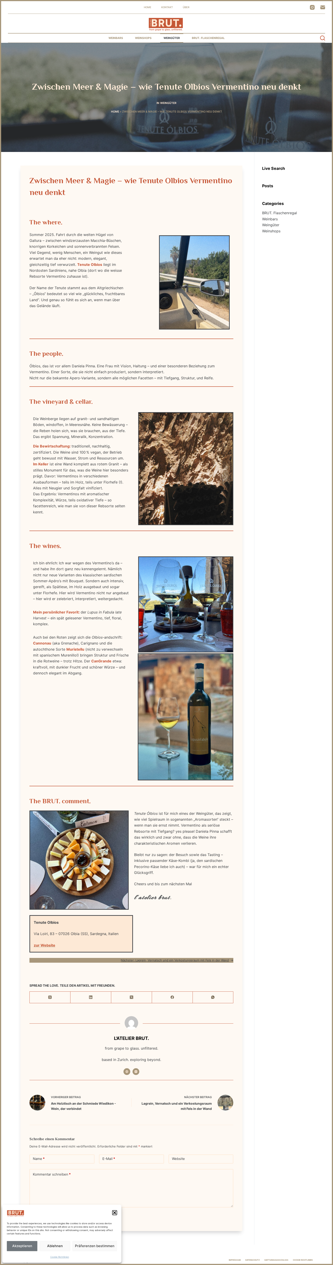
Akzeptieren (22, 1246)
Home (147, 7)
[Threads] (50, 997)
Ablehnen (55, 1246)
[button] (114, 1212)
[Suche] (322, 38)
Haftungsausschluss (276, 1260)
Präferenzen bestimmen (94, 1246)
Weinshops (143, 38)
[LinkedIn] (90, 997)
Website (178, 1159)
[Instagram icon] (136, 1071)
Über (186, 7)
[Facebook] (172, 997)
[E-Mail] (322, 7)
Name (39, 1159)
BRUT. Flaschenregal (208, 38)
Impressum (235, 1260)
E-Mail (108, 1159)
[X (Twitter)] (131, 997)
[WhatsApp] (213, 997)
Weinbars (116, 38)
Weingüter (172, 38)
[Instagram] (312, 7)
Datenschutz (252, 1260)
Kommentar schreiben (52, 1174)
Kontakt (167, 7)
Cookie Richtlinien (59, 1256)
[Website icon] (126, 1071)
